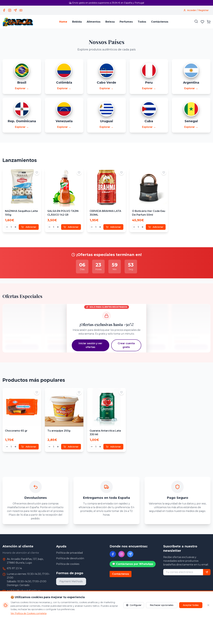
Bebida (77, 21)
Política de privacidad (69, 552)
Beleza (110, 21)
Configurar (135, 605)
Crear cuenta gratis (126, 345)
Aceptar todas (191, 605)
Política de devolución (70, 558)
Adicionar (31, 227)
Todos (142, 21)
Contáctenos (159, 21)
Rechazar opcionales (161, 605)
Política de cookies (67, 563)
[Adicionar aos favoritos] (36, 172)
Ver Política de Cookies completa (28, 613)
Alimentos (93, 21)
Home (63, 21)
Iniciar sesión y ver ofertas (90, 345)
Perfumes (126, 21)
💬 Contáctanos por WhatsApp (132, 563)
